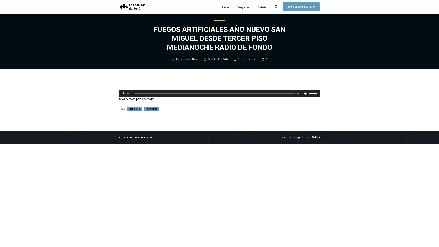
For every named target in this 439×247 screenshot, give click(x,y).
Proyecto (243, 7)
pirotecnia (152, 109)
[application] (219, 93)
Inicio (225, 7)
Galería (262, 7)
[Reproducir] (123, 93)
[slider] (313, 93)
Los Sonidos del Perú (301, 6)
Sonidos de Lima (247, 59)
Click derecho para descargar (136, 99)
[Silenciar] (305, 93)
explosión (135, 109)
